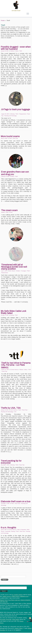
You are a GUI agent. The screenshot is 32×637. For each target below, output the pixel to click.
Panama (21, 369)
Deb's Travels (12, 270)
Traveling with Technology (10, 115)
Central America (15, 369)
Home (3, 20)
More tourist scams (10, 136)
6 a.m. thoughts (8, 527)
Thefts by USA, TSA (11, 408)
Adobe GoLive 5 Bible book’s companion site (15, 596)
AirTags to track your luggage (15, 109)
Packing (13, 114)
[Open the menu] (28, 14)
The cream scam (9, 210)
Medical (12, 51)
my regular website (17, 594)
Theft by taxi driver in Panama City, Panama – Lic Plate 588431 (16, 365)
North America (13, 410)
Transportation (22, 114)
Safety (17, 51)
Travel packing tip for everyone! (11, 462)
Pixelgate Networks (5, 619)
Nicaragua (23, 270)
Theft (20, 51)
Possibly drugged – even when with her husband (16, 48)
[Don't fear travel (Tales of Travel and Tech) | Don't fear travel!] (16, 5)
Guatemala (7, 531)
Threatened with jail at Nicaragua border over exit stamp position (14, 266)
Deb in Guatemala (21, 529)
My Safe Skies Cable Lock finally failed (13, 312)
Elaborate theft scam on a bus (15, 501)
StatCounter (15, 619)
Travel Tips (15, 138)
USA (15, 411)
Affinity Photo (19, 628)
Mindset (18, 270)
